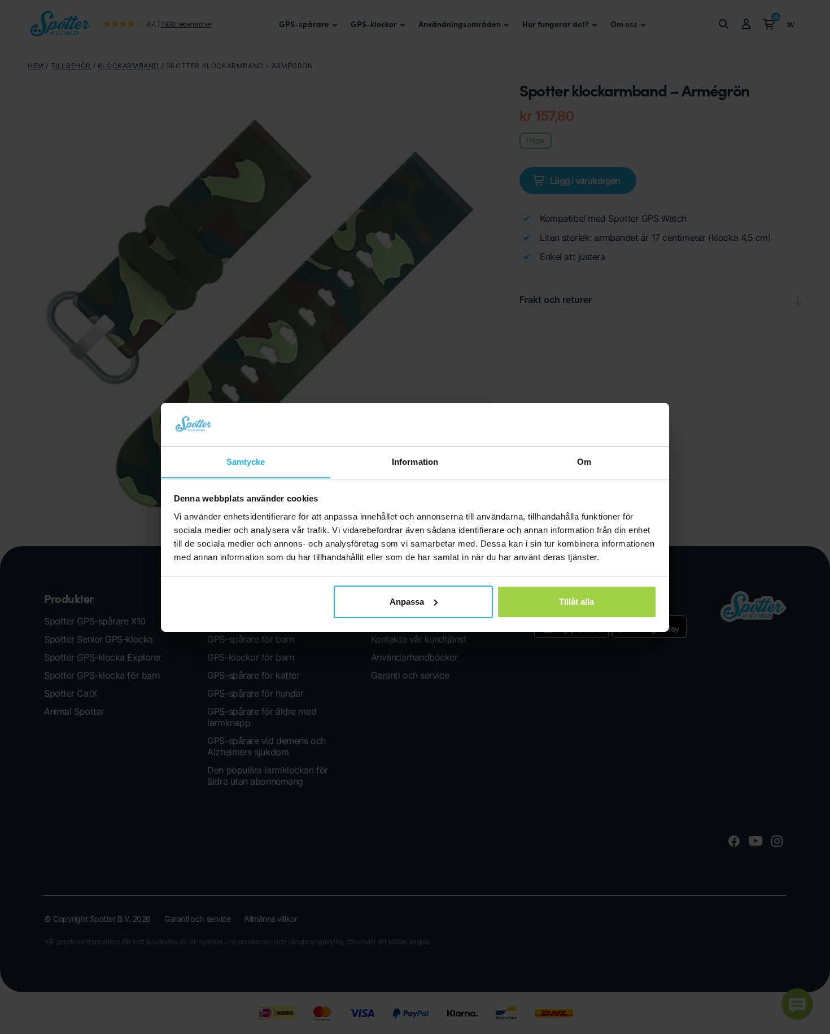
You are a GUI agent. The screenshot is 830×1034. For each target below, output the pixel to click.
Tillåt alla (576, 601)
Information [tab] (415, 461)
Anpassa (407, 601)
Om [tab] (584, 461)
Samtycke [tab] (245, 461)
